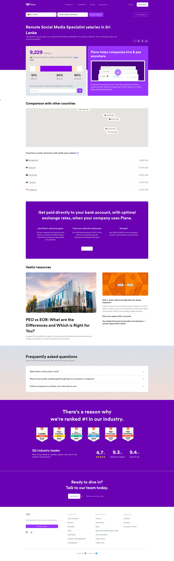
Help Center (100, 539)
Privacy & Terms (130, 527)
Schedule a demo (42, 526)
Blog (97, 527)
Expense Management (77, 539)
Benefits (71, 527)
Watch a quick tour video (95, 496)
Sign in (131, 4)
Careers (127, 523)
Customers (82, 4)
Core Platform (73, 519)
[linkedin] (146, 41)
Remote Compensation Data (107, 531)
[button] (84, 109)
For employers (141, 14)
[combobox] (27, 14)
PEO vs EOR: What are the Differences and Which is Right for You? (58, 325)
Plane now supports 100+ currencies (116, 316)
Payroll (70, 523)
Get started (142, 4)
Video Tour (100, 543)
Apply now (87, 249)
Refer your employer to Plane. (101, 89)
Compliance (72, 543)
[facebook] (138, 41)
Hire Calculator (102, 535)
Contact (127, 519)
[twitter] (142, 41)
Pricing (92, 4)
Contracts (72, 535)
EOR (69, 531)
